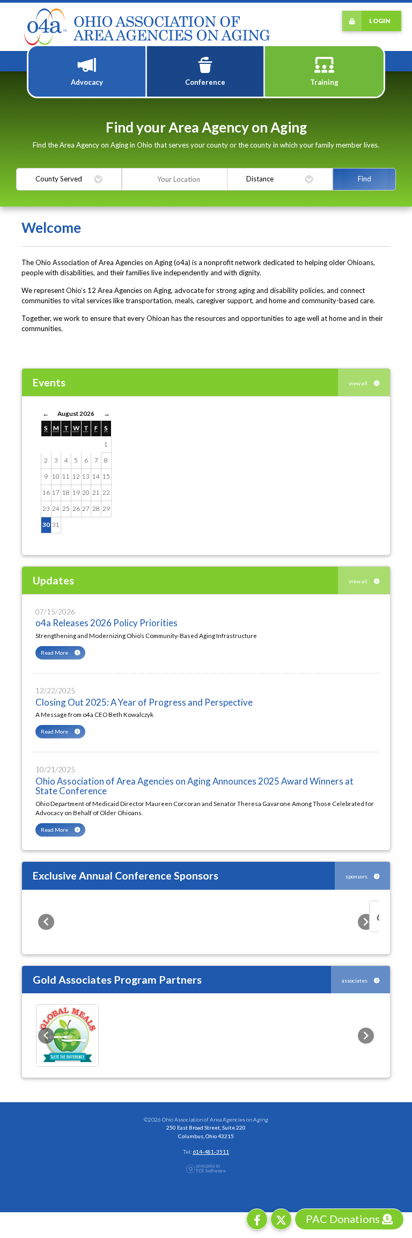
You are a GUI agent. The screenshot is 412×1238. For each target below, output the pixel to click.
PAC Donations (344, 1218)
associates (355, 980)
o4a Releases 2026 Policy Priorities (106, 622)
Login (380, 20)
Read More (55, 652)
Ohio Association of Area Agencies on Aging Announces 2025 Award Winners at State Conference (194, 786)
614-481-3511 (211, 1151)
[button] (46, 922)
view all (359, 383)
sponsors (357, 876)
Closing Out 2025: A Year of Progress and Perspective (144, 702)
